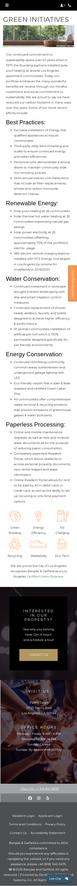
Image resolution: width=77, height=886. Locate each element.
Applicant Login (50, 816)
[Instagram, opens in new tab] (39, 798)
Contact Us (38, 655)
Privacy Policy (55, 824)
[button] (63, 5)
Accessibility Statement (47, 833)
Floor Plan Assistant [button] (73, 285)
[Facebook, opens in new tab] (30, 798)
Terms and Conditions (25, 824)
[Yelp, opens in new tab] (48, 798)
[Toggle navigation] (7, 5)
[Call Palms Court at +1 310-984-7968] (70, 5)
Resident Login (23, 816)
